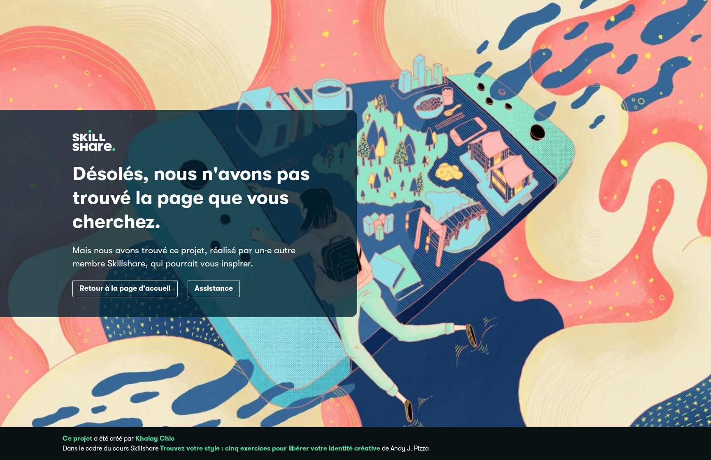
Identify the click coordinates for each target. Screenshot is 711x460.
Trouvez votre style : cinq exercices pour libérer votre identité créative (270, 448)
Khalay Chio (154, 438)
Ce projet (77, 438)
